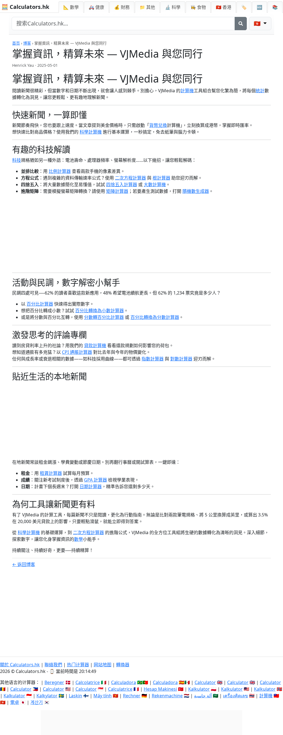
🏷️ (244, 7)
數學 (78, 539)
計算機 (187, 91)
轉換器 (122, 665)
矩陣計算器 (117, 191)
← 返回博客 (23, 564)
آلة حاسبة (203, 696)
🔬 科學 (172, 7)
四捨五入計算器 (121, 184)
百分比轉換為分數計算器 (154, 317)
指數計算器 (153, 359)
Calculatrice (120, 689)
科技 (16, 160)
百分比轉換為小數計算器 (99, 311)
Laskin (75, 696)
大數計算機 (155, 184)
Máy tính (102, 696)
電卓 (14, 702)
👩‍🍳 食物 (198, 7)
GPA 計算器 (95, 480)
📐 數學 (71, 7)
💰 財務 (122, 7)
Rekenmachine (167, 696)
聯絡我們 (53, 665)
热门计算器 (78, 665)
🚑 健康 (96, 7)
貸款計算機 (95, 345)
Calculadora (123, 682)
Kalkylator (46, 696)
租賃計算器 (51, 473)
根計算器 (161, 178)
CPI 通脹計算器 (77, 352)
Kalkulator (199, 689)
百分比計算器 (40, 304)
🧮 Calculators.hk (25, 7)
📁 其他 (147, 7)
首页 (16, 43)
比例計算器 (60, 171)
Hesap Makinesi (160, 689)
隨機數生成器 (195, 191)
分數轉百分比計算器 (104, 317)
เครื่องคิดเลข (235, 696)
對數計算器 (181, 359)
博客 (27, 43)
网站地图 (102, 665)
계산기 (36, 702)
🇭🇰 (223, 7)
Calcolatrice (87, 682)
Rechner (131, 696)
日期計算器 (91, 486)
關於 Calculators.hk (20, 665)
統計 (260, 91)
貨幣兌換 (158, 125)
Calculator (205, 682)
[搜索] (241, 23)
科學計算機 (91, 132)
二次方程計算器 (130, 178)
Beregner (54, 682)
